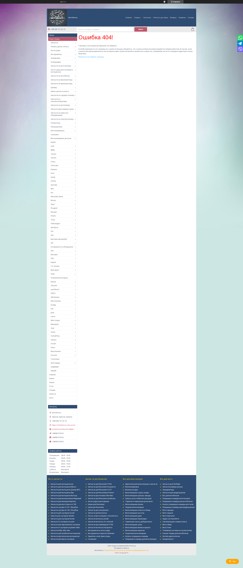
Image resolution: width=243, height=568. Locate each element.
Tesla (53, 220)
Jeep (52, 312)
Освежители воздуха (59, 278)
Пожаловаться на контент (114, 550)
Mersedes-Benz (57, 196)
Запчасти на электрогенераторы (59, 100)
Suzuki (53, 343)
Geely (53, 177)
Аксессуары (55, 50)
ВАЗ (52, 188)
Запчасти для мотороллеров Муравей (66, 498)
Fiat (52, 309)
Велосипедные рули (133, 516)
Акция (51, 382)
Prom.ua (133, 546)
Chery (53, 161)
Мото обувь (167, 524)
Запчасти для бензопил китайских (101, 498)
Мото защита (168, 513)
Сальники (55, 134)
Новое (51, 378)
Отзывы (191, 17)
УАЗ (52, 250)
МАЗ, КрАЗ (55, 270)
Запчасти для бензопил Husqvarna (102, 487)
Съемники (92, 539)
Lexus (53, 316)
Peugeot (54, 208)
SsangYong (55, 336)
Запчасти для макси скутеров (62, 539)
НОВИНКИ (55, 367)
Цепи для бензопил (96, 507)
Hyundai (54, 185)
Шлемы (54, 87)
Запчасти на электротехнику (62, 119)
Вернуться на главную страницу (91, 57)
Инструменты (56, 54)
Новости (52, 394)
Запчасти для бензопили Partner (101, 492)
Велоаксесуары (131, 490)
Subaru (53, 340)
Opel (52, 204)
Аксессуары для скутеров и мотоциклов (62, 71)
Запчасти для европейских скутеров (65, 524)
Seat (52, 328)
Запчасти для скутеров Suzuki (63, 513)
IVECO (53, 293)
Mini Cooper (55, 320)
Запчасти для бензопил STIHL (100, 484)
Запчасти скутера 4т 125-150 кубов (64, 510)
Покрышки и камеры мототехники (176, 498)
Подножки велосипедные (135, 533)
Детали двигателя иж (171, 536)
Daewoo (54, 169)
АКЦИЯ (53, 370)
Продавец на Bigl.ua (121, 548)
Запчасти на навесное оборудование (59, 114)
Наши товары (54, 39)
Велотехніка (56, 351)
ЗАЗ (52, 235)
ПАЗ (52, 258)
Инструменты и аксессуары (99, 530)
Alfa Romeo (55, 297)
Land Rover (55, 289)
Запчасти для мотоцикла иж (62, 484)
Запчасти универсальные (173, 487)
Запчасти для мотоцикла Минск (63, 487)
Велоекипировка (132, 487)
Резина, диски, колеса (60, 46)
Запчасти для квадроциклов (174, 492)
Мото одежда (168, 510)
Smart (53, 332)
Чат (234, 561)
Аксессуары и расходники (98, 501)
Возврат (173, 17)
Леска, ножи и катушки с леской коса (103, 516)
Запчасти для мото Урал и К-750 (63, 504)
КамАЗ (53, 262)
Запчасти (54, 42)
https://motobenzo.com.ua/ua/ (63, 425)
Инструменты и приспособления (101, 533)
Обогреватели (56, 127)
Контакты (147, 17)
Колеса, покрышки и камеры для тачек (178, 504)
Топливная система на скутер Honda (177, 530)
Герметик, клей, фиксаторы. (99, 536)
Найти (140, 29)
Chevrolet (54, 165)
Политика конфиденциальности (137, 550)
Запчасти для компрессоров (62, 109)
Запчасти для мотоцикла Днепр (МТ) (65, 490)
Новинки (182, 17)
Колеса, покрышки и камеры (136, 536)
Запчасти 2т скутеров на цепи (62, 521)
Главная (128, 17)
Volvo (53, 347)
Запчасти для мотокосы (97, 513)
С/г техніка (55, 266)
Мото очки (167, 527)
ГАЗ (52, 231)
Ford (52, 173)
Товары (137, 17)
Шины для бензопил (96, 504)
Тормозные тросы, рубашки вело (138, 521)
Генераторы (55, 123)
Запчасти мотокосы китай (98, 519)
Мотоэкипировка (57, 130)
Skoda (53, 216)
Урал (53, 274)
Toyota (53, 154)
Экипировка (55, 58)
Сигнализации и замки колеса (175, 521)
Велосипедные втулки (134, 504)
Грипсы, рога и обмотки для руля (138, 498)
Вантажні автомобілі (59, 239)
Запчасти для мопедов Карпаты (63, 501)
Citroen (53, 158)
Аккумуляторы (168, 490)
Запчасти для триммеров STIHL (100, 524)
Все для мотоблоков (171, 495)
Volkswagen (55, 223)
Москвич (54, 254)
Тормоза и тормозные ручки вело (139, 501)
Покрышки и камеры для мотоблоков (178, 501)
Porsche (54, 355)
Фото (51, 398)
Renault (54, 212)
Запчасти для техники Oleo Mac (100, 495)
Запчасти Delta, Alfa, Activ (60, 530)
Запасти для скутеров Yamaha (62, 516)
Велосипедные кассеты (134, 513)
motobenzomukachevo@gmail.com (64, 429)
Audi (52, 146)
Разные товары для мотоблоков (175, 533)
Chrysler (54, 285)
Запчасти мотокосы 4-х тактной (100, 521)
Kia (52, 192)
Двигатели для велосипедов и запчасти (141, 484)
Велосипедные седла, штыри (137, 492)
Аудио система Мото (171, 519)
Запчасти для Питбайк (171, 484)
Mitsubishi (55, 324)
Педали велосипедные (134, 507)
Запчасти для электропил (98, 510)
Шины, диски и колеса (60, 91)
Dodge (53, 305)
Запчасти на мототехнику (61, 66)
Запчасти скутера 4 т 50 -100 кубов (64, 507)
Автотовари (55, 363)
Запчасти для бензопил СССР (100, 490)
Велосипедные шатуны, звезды (138, 495)
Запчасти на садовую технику (62, 95)
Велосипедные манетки (135, 530)
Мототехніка (56, 301)
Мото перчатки (169, 516)
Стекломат (55, 359)
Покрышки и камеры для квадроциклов (179, 507)
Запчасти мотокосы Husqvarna (100, 527)
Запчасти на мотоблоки (60, 76)
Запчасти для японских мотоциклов (65, 536)
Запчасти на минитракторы (61, 80)
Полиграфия (56, 62)
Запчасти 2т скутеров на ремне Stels (65, 527)
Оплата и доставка (160, 17)
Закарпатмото (168, 539)
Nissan (53, 200)
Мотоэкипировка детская (61, 138)
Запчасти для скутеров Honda (62, 519)
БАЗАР (53, 142)
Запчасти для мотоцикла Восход (64, 495)
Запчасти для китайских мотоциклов (65, 533)
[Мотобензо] (57, 17)
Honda (53, 181)
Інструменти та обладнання (62, 247)
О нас (51, 386)
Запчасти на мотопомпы (60, 105)
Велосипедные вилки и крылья (137, 527)
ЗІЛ (52, 243)
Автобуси (54, 227)
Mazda (53, 282)
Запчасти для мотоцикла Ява (62, 492)
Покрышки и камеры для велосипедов (140, 539)
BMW (53, 150)
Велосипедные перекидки (136, 519)
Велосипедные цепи (133, 524)
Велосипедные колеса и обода (137, 510)
